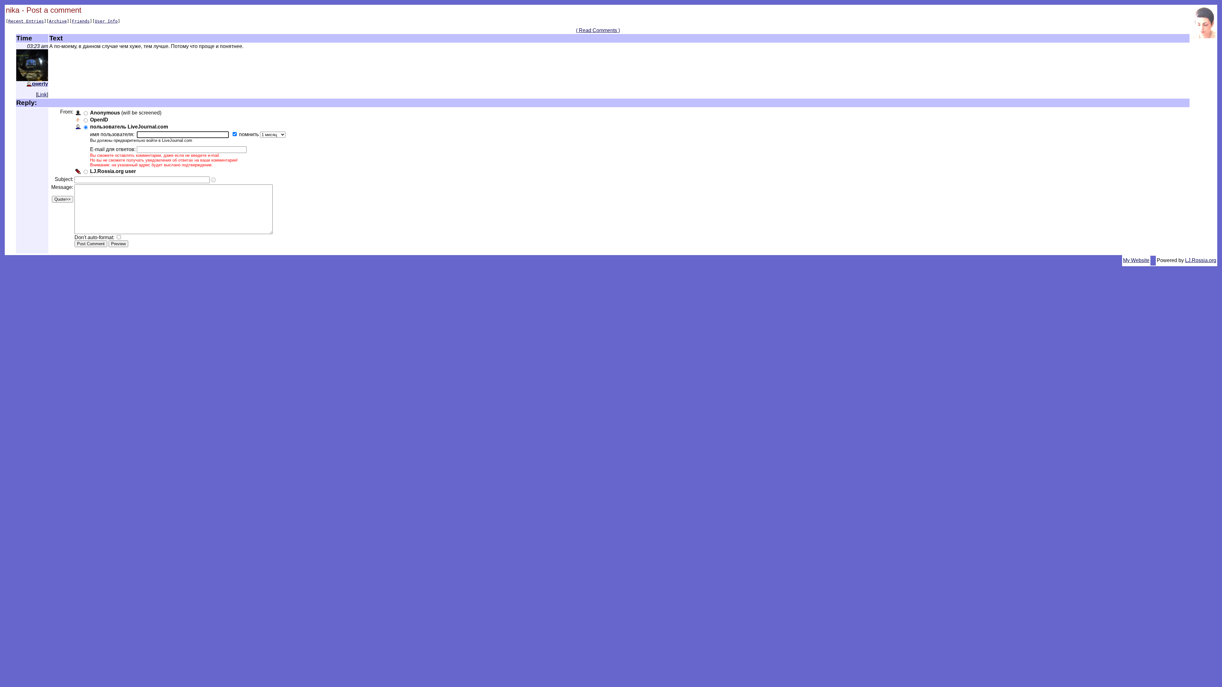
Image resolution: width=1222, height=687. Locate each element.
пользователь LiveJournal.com (129, 126)
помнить (249, 134)
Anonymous (105, 112)
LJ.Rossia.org (1200, 260)
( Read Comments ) (598, 30)
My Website (1136, 260)
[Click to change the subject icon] (213, 179)
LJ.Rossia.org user (113, 171)
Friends (81, 21)
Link (42, 94)
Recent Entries (26, 21)
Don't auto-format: (95, 237)
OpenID (99, 119)
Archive (58, 21)
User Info (106, 21)
